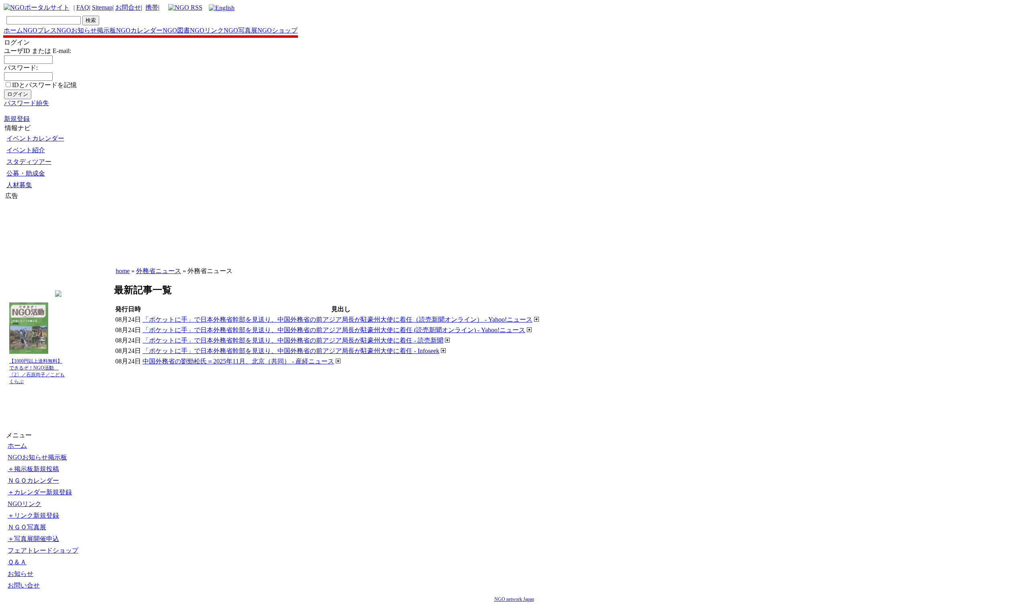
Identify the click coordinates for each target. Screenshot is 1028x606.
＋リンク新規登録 (33, 515)
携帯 (151, 7)
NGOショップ (277, 30)
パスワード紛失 (26, 103)
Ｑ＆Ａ (17, 562)
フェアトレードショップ (43, 550)
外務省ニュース (158, 270)
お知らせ (20, 573)
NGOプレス (40, 30)
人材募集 (19, 185)
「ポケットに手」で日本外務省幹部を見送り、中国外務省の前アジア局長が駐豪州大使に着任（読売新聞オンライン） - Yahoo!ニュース (337, 319)
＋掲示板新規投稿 (33, 468)
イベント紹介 (25, 150)
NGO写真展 (240, 30)
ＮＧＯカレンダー (33, 480)
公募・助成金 (25, 173)
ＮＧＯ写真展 (27, 527)
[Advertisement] (29, 248)
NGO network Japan (514, 599)
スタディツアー (28, 161)
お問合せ (128, 7)
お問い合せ (24, 585)
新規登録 (17, 118)
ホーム (13, 30)
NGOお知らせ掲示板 (86, 30)
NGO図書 (176, 30)
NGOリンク (207, 30)
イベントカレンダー (35, 138)
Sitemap (102, 7)
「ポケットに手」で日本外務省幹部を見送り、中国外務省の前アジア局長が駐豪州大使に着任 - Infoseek (291, 350)
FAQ (82, 7)
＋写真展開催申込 (33, 538)
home (123, 270)
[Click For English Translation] (222, 7)
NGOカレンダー (139, 30)
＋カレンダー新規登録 (40, 492)
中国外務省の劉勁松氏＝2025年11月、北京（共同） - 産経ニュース (238, 361)
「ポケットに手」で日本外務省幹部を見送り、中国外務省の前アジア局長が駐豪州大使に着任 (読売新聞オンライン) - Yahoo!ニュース (334, 329)
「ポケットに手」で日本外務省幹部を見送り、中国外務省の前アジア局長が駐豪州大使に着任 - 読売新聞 (293, 340)
